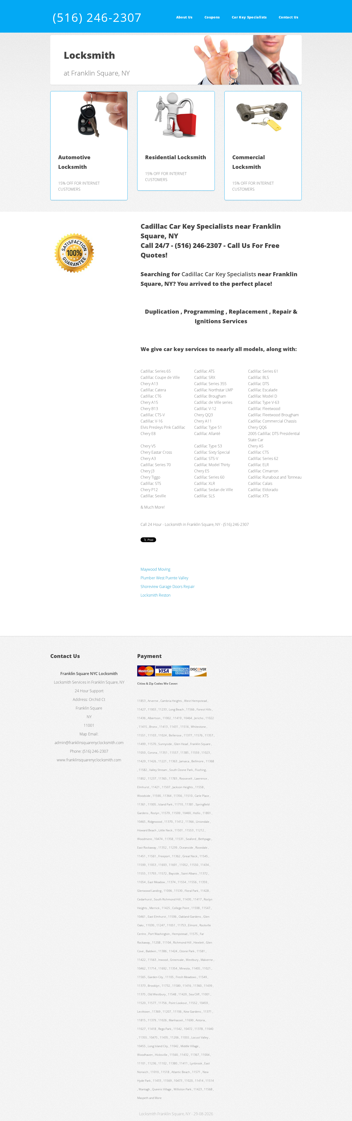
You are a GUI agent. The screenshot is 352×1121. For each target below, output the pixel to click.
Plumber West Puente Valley (164, 578)
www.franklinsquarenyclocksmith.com (89, 760)
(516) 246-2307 (97, 17)
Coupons (212, 17)
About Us (184, 17)
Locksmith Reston (155, 595)
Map (83, 734)
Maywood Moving (155, 569)
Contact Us (288, 17)
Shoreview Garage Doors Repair (168, 586)
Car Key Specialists (249, 17)
